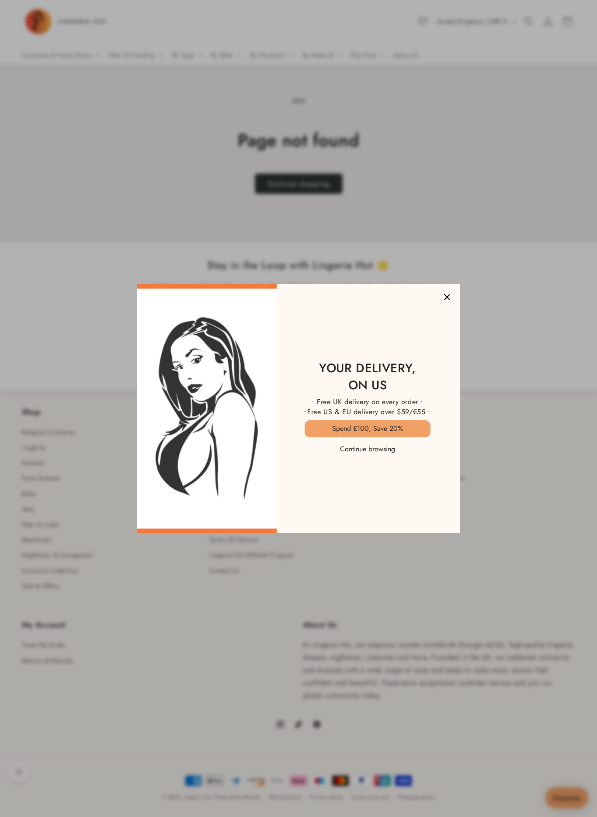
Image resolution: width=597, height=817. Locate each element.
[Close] (447, 297)
